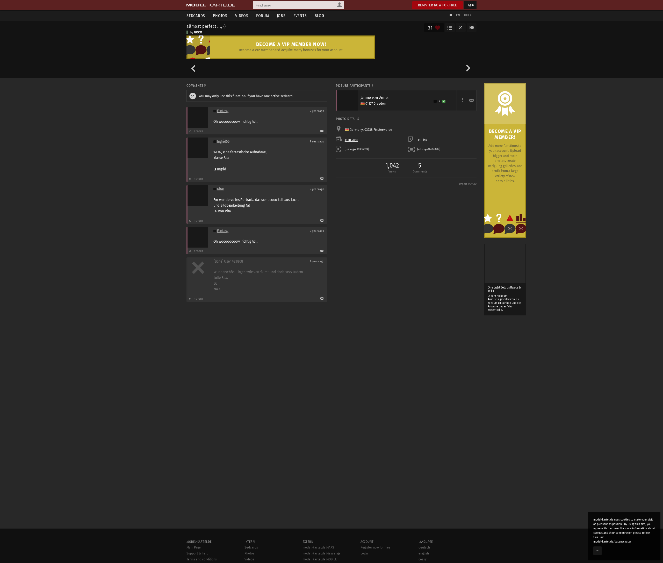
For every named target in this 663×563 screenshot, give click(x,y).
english (424, 553)
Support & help (197, 553)
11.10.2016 (351, 140)
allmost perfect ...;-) (206, 26)
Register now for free (437, 5)
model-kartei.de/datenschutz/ (612, 541)
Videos (241, 15)
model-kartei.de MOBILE (319, 559)
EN (458, 15)
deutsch (424, 547)
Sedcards (195, 15)
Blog (319, 15)
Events (300, 15)
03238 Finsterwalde (378, 130)
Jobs (281, 15)
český (423, 559)
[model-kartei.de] (210, 5)
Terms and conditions (201, 559)
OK (597, 550)
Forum (262, 15)
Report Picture (468, 184)
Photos (220, 15)
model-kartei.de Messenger (322, 553)
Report (198, 131)
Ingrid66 (223, 141)
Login (470, 5)
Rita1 (220, 189)
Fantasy (222, 111)
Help (467, 15)
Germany (356, 130)
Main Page (193, 547)
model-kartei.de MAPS (318, 547)
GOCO (198, 32)
